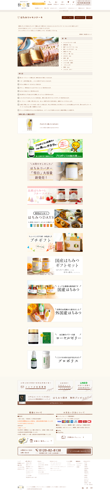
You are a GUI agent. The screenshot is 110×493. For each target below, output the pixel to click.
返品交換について (29, 466)
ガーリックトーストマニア (56, 470)
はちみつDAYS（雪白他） (43, 464)
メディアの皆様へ (54, 486)
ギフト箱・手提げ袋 (88, 484)
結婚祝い (86, 470)
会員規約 (48, 486)
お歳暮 (85, 464)
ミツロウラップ (70, 466)
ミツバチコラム (21, 467)
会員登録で (64, 385)
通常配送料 (20, 425)
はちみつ (39, 461)
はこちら (41, 441)
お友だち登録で (84, 386)
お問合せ (62, 4)
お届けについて (29, 468)
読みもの (88, 8)
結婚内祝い (86, 472)
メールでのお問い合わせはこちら (80, 451)
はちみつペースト (53, 461)
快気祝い (86, 477)
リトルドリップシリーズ (55, 464)
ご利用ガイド (56, 4)
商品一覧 (46, 8)
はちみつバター (54, 8)
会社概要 (33, 486)
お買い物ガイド (28, 461)
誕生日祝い (86, 481)
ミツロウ (69, 463)
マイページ (68, 4)
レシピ (71, 11)
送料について (28, 464)
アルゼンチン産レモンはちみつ (49, 124)
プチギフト (86, 473)
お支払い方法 (28, 463)
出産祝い (86, 466)
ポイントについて (29, 470)
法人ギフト (86, 479)
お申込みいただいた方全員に (57, 400)
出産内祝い (86, 468)
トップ (19, 461)
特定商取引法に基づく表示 (31, 477)
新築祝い (86, 475)
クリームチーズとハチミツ (56, 463)
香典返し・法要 (87, 482)
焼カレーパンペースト (55, 468)
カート (73, 4)
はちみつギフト (63, 8)
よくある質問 (28, 475)
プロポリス (79, 465)
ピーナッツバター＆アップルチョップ (58, 466)
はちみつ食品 (41, 472)
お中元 (85, 463)
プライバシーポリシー (40, 486)
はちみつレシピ (78, 11)
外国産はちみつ (41, 468)
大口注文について (29, 472)
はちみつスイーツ (72, 8)
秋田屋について (39, 8)
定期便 (78, 467)
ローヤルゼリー (80, 463)
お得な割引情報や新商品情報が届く (36, 385)
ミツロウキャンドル (71, 464)
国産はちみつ (81, 8)
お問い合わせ (62, 486)
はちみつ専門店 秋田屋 (63, 11)
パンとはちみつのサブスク (43, 473)
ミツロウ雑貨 (69, 461)
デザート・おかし (67, 17)
